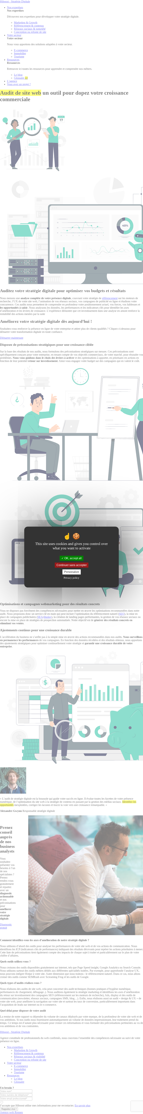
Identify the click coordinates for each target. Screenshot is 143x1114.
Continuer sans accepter (72, 565)
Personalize (71, 571)
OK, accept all (73, 558)
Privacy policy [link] (71, 577)
